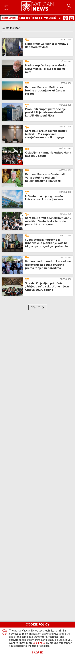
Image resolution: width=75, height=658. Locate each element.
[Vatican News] (37, 7)
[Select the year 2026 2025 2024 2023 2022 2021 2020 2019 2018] (12, 28)
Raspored (71, 18)
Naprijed (35, 307)
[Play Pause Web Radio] (60, 18)
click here (39, 643)
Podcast (65, 18)
